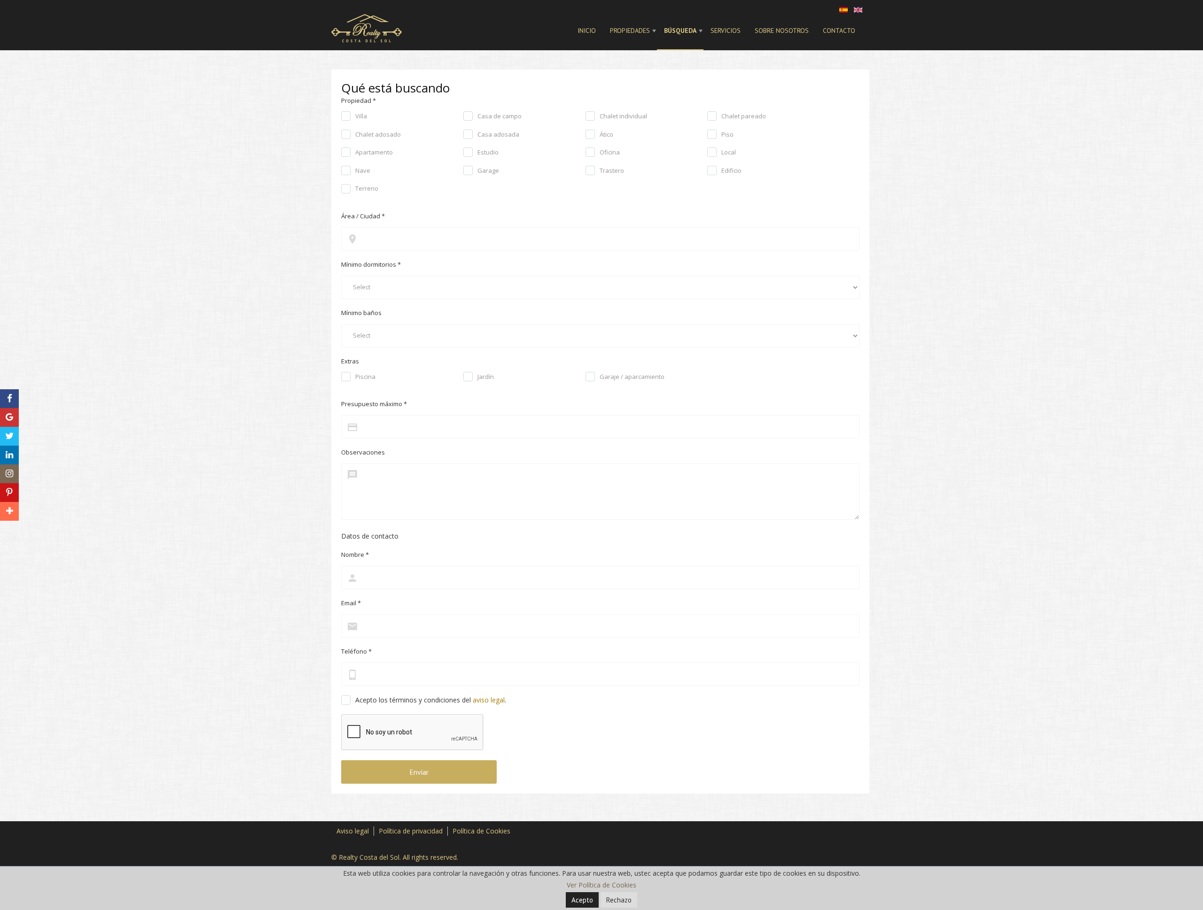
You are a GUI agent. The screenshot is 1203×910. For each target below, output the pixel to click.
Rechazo (619, 899)
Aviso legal (352, 830)
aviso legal (489, 699)
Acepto (582, 899)
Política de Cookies (481, 830)
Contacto (839, 30)
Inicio (587, 30)
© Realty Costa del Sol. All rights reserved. (394, 857)
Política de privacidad (411, 830)
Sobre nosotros (782, 30)
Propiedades (630, 30)
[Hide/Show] (8, 381)
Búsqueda (680, 30)
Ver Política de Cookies (601, 884)
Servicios (726, 30)
